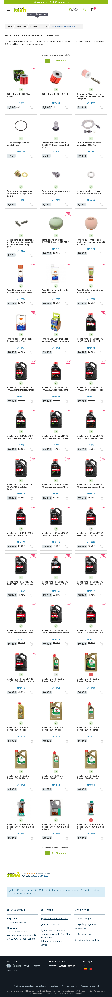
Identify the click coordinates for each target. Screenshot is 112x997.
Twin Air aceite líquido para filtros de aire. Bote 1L (19, 340)
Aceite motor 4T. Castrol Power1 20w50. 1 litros (88, 728)
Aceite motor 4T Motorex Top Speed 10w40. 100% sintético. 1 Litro (20, 826)
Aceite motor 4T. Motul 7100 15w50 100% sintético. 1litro (90, 631)
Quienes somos (17, 922)
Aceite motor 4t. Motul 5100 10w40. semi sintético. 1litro (20, 437)
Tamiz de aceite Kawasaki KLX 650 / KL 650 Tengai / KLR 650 (55, 145)
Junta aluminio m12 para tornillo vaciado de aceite (89, 192)
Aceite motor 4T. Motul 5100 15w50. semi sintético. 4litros (55, 631)
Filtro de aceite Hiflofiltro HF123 (18, 95)
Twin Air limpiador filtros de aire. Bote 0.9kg (55, 291)
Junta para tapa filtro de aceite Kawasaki (18, 144)
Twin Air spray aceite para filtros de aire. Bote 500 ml (19, 291)
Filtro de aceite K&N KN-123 (55, 94)
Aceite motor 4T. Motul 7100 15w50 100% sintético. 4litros (20, 680)
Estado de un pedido (88, 940)
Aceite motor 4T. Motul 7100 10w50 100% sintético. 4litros (90, 583)
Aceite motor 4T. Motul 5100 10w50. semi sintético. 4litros (90, 485)
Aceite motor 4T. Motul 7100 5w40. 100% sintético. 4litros (20, 583)
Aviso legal (53, 986)
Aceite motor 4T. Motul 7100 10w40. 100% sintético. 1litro (90, 437)
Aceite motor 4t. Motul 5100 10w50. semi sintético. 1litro (55, 485)
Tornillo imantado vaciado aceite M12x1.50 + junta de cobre (19, 193)
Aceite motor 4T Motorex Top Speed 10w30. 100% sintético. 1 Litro (90, 826)
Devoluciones (84, 934)
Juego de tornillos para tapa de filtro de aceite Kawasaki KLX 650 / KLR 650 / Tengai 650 (20, 243)
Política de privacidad (90, 986)
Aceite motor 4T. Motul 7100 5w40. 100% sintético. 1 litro (90, 534)
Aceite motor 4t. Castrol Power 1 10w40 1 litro (53, 777)
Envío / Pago (84, 918)
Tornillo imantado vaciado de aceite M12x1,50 (55, 192)
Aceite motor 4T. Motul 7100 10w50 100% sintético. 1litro (55, 583)
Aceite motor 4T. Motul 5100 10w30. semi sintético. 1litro (90, 340)
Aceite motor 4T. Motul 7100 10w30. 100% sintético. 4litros (91, 388)
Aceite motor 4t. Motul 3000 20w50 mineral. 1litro (20, 534)
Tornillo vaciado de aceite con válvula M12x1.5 (89, 144)
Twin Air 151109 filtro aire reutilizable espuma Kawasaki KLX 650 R (91, 242)
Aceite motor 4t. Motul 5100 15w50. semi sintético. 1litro (20, 631)
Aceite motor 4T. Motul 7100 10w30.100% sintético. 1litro (55, 388)
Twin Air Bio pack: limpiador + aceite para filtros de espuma (56, 340)
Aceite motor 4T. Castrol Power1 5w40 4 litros (88, 680)
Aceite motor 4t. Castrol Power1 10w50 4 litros (53, 728)
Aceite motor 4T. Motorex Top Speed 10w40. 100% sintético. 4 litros (55, 826)
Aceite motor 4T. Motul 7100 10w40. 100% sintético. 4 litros (20, 486)
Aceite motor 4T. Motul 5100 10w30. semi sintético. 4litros (20, 388)
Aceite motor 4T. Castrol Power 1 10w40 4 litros (88, 777)
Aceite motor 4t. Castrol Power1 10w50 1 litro (18, 728)
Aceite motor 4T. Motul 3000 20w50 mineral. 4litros (55, 534)
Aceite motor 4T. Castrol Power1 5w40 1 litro (53, 680)
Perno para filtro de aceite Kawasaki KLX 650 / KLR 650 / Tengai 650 (90, 96)
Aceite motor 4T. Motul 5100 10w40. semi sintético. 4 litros (56, 437)
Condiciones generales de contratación (30, 986)
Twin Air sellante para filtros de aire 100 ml (90, 291)
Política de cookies (70, 986)
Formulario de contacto (56, 918)
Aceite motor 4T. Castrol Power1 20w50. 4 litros (18, 777)
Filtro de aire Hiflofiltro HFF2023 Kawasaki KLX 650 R (55, 241)
